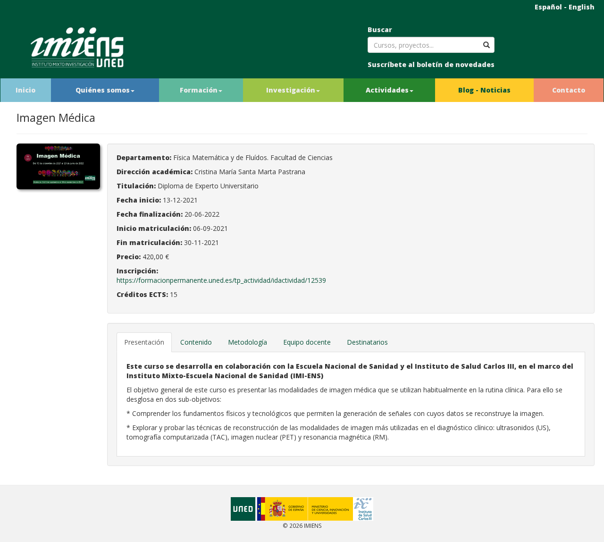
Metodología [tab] (247, 342)
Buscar (380, 29)
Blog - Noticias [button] (484, 89)
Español (548, 6)
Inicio (25, 89)
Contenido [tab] (196, 342)
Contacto (568, 89)
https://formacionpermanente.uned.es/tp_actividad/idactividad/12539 (221, 280)
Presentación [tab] (144, 342)
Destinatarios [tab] (367, 342)
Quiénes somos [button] (103, 89)
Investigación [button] (290, 89)
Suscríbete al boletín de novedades (431, 64)
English (582, 6)
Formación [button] (199, 89)
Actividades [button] (387, 89)
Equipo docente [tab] (307, 342)
